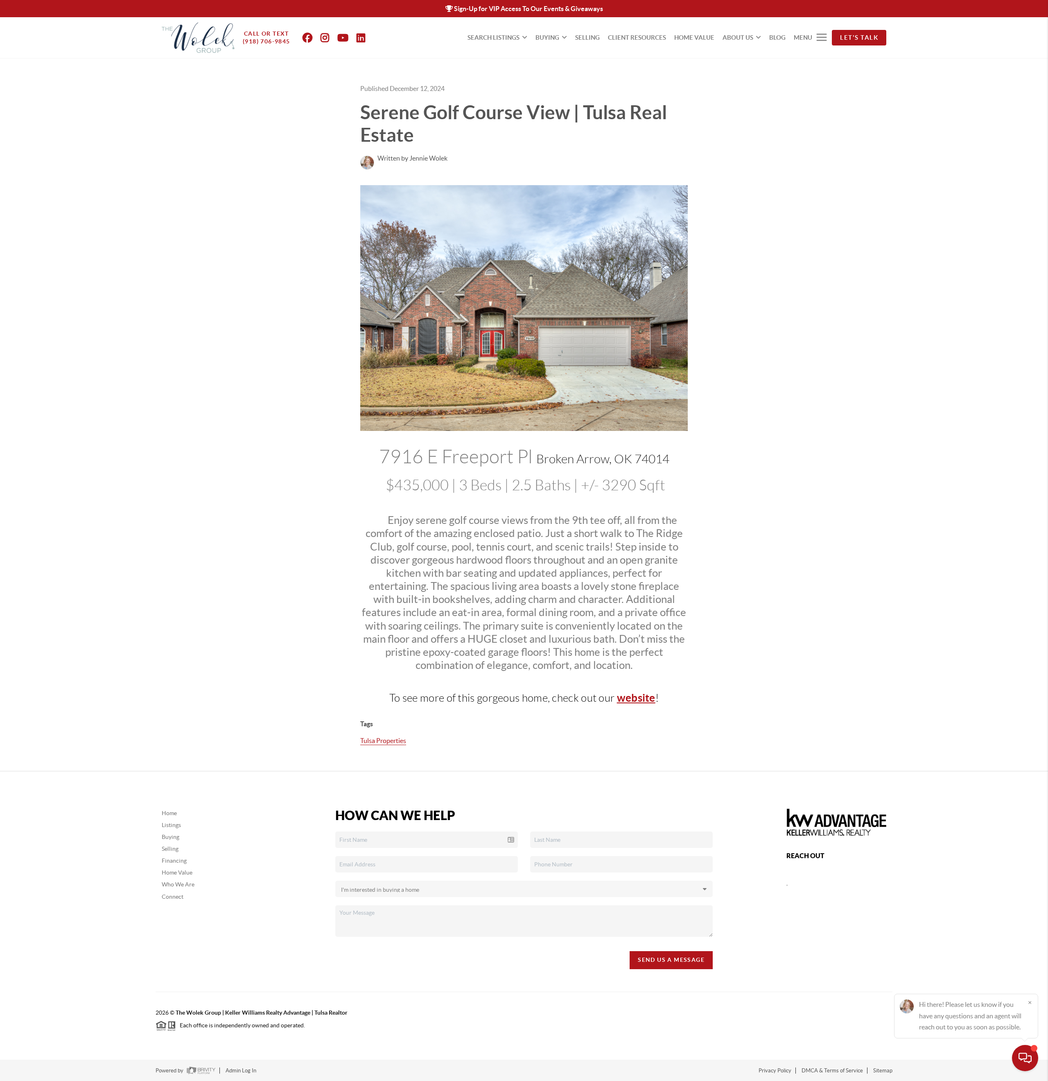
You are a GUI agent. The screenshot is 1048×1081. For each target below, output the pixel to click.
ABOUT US (738, 37)
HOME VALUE (694, 37)
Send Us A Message (671, 959)
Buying (170, 837)
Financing (174, 860)
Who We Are (178, 884)
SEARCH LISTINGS (493, 37)
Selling (170, 848)
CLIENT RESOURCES (637, 37)
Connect (172, 896)
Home (169, 813)
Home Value (177, 872)
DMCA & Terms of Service (832, 1070)
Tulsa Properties (383, 740)
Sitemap (882, 1070)
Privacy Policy (775, 1070)
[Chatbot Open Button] (1025, 1058)
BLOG (777, 37)
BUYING (547, 37)
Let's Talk (859, 37)
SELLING (587, 37)
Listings (171, 825)
